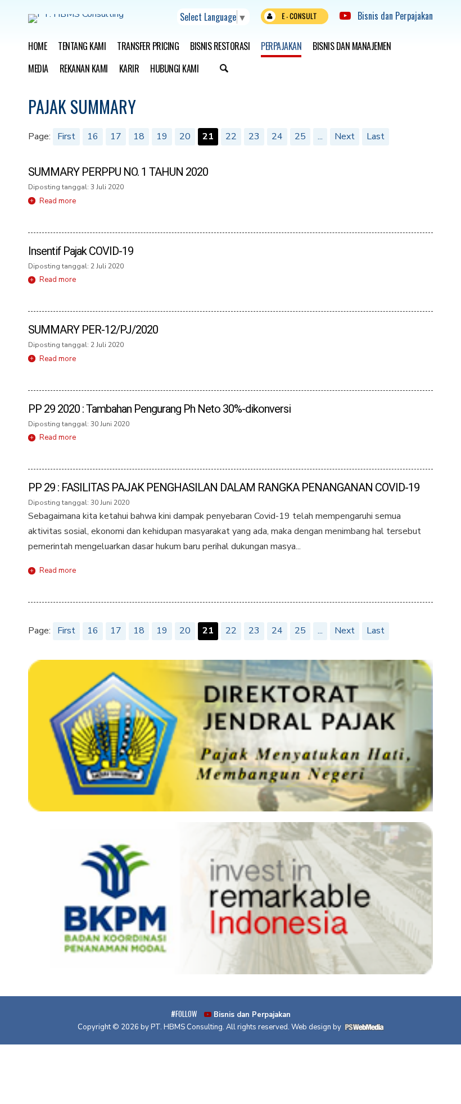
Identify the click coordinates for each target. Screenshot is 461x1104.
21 (208, 136)
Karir (129, 68)
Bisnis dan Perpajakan (392, 15)
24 (277, 136)
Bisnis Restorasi (220, 46)
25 (300, 136)
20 (185, 136)
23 (254, 136)
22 (231, 136)
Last (376, 136)
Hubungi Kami (174, 68)
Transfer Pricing (148, 46)
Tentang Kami (82, 46)
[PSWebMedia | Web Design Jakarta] (364, 1027)
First (66, 136)
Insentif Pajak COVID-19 (80, 251)
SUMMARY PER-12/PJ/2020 (93, 329)
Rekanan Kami (84, 68)
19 (162, 136)
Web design (311, 1027)
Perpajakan (281, 46)
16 (92, 136)
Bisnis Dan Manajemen (352, 46)
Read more (57, 201)
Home (37, 46)
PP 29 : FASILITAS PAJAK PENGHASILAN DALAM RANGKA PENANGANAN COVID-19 (223, 487)
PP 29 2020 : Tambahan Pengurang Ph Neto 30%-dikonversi (159, 409)
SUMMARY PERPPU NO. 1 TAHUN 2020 (118, 172)
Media (38, 68)
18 (138, 136)
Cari (224, 69)
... (320, 136)
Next (345, 136)
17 (115, 136)
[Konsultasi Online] (294, 18)
